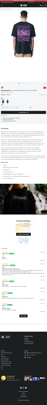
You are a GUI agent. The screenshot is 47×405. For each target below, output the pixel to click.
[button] (18, 226)
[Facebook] (21, 388)
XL (25, 107)
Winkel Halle (44, 2)
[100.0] (20, 240)
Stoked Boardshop (25, 400)
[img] (5, 252)
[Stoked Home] (23, 5)
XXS (3, 107)
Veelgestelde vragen (31, 2)
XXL (30, 107)
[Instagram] (23, 388)
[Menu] (1, 5)
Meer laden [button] (23, 316)
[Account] (43, 5)
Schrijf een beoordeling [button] (23, 234)
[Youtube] (26, 388)
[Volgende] (45, 83)
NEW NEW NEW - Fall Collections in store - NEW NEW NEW (23, 0)
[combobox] (23, 9)
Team (38, 2)
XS (7, 107)
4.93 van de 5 (26, 223)
